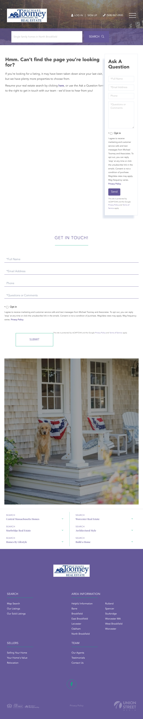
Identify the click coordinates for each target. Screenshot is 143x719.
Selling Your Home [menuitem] (17, 653)
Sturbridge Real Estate (18, 530)
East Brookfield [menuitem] (80, 619)
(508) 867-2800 (114, 15)
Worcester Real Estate (88, 519)
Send (114, 192)
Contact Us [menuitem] (78, 663)
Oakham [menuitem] (76, 629)
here (61, 85)
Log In (78, 15)
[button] (96, 37)
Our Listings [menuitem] (13, 609)
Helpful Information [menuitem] (82, 604)
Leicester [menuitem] (76, 624)
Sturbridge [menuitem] (111, 614)
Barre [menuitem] (74, 609)
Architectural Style (86, 530)
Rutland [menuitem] (109, 604)
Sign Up (92, 15)
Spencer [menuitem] (109, 609)
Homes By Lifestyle (16, 542)
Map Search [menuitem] (13, 604)
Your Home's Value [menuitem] (17, 658)
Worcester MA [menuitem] (113, 619)
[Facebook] (71, 684)
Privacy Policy (114, 184)
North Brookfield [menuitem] (81, 634)
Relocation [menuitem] (12, 663)
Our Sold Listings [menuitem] (16, 614)
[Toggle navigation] (132, 15)
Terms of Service (116, 333)
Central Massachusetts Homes (22, 519)
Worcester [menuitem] (110, 629)
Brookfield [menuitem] (77, 614)
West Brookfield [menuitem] (113, 624)
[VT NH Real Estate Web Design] (125, 706)
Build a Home (83, 542)
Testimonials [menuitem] (78, 658)
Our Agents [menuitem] (78, 653)
